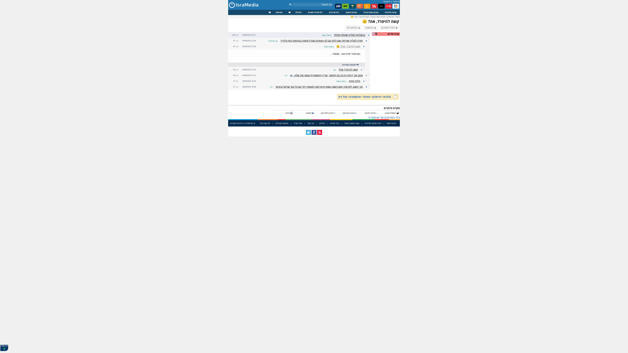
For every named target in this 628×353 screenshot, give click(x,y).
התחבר (396, 1)
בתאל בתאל (326, 35)
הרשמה (387, 1)
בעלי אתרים (334, 123)
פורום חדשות (351, 12)
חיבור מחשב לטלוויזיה (373, 123)
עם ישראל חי (273, 41)
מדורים (298, 12)
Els (334, 70)
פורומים (279, 12)
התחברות (352, 27)
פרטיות (322, 123)
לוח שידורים (334, 12)
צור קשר (310, 123)
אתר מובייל (298, 123)
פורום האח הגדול (370, 12)
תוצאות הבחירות (281, 123)
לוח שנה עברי (265, 123)
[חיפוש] (290, 4)
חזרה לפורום (388, 27)
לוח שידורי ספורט (315, 12)
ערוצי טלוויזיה (391, 12)
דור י (285, 76)
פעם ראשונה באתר (351, 123)
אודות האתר (391, 123)
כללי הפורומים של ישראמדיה (384, 117)
